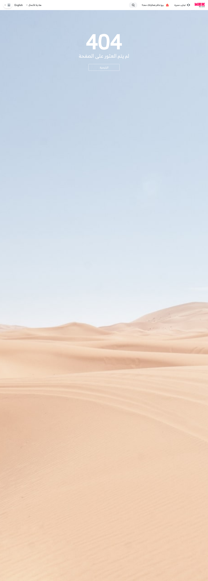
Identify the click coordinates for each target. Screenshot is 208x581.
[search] (134, 5)
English (18, 5)
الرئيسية (104, 67)
